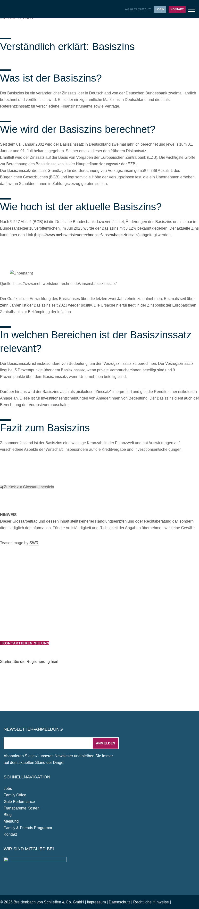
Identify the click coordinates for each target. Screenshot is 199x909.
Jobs (8, 788)
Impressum (96, 902)
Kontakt (177, 9)
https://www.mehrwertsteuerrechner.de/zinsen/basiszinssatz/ (86, 235)
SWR (34, 543)
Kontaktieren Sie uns (25, 643)
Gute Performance (19, 802)
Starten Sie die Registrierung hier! (29, 661)
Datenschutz (119, 902)
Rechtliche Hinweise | (152, 902)
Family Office (15, 795)
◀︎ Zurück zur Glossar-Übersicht (27, 487)
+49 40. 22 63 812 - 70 (138, 9)
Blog (8, 815)
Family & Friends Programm (28, 828)
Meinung (11, 821)
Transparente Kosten (22, 808)
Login (160, 9)
